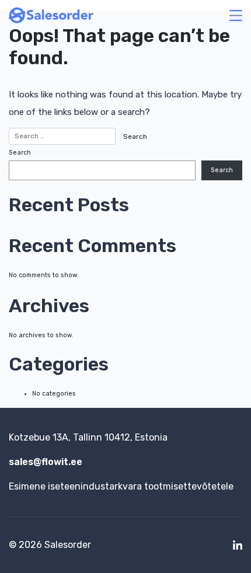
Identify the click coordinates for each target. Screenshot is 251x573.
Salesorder (67, 544)
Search (20, 152)
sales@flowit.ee (45, 461)
